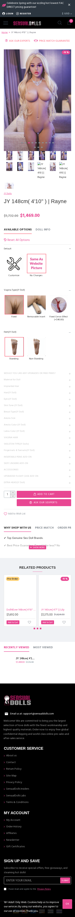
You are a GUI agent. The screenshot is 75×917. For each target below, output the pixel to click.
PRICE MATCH (44, 528)
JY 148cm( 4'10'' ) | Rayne (25, 658)
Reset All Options (19, 240)
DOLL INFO (43, 230)
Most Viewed (43, 647)
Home (5, 32)
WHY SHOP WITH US (17, 528)
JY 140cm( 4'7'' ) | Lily (52, 609)
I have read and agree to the (29, 889)
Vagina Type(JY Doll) (14, 290)
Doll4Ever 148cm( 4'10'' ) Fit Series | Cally (21, 609)
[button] (8, 100)
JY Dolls (8, 193)
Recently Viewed (16, 647)
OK (67, 904)
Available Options (18, 230)
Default (7, 248)
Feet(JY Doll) (10, 332)
